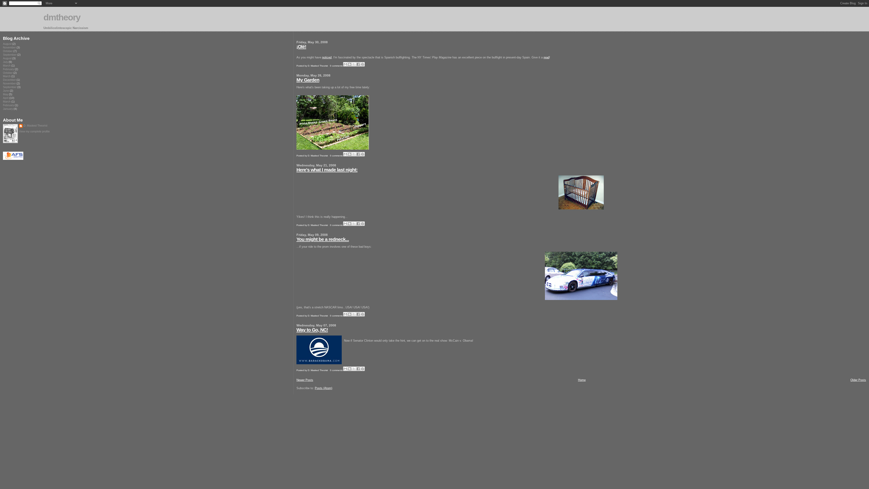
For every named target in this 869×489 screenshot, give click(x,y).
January (8, 108)
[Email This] (345, 64)
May (5, 94)
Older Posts (858, 380)
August (7, 43)
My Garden (307, 79)
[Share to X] (354, 64)
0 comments (336, 66)
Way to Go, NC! (312, 329)
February (8, 69)
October (8, 51)
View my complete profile (34, 131)
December (9, 79)
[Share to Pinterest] (362, 64)
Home (582, 380)
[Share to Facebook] (358, 64)
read (546, 57)
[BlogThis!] (349, 64)
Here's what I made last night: (327, 169)
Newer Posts (304, 380)
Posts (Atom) (323, 388)
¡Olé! (301, 46)
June (6, 90)
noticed (327, 57)
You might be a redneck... (322, 239)
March (7, 65)
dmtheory (61, 17)
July (5, 61)
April (6, 97)
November (9, 47)
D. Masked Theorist (35, 125)
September (10, 54)
